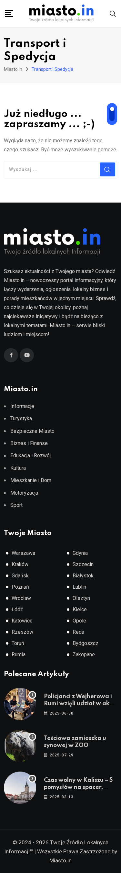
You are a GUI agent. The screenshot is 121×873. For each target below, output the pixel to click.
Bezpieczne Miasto (32, 431)
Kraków (20, 564)
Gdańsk (20, 576)
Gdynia (80, 553)
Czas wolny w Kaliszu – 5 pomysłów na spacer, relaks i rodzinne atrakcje (80, 787)
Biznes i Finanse (29, 443)
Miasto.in (60, 860)
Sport (16, 505)
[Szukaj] (113, 13)
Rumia (18, 654)
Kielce (80, 609)
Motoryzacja (24, 493)
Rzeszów (22, 632)
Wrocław (21, 598)
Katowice (22, 621)
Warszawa (23, 553)
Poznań (20, 587)
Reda (78, 632)
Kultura (18, 468)
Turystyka (21, 418)
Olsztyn (81, 598)
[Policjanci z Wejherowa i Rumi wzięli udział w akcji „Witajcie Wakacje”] (20, 704)
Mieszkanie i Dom (30, 480)
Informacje (22, 406)
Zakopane (84, 654)
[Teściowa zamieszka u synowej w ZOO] (20, 746)
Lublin (79, 587)
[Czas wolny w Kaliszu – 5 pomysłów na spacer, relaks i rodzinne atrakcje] (20, 788)
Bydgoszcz (85, 643)
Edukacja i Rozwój (30, 455)
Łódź (17, 609)
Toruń (18, 643)
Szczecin (83, 564)
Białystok (83, 576)
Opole (79, 621)
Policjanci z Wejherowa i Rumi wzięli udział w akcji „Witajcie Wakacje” (80, 704)
